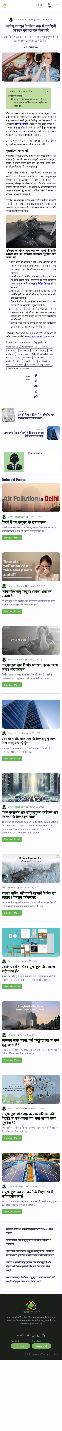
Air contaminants (29, 347)
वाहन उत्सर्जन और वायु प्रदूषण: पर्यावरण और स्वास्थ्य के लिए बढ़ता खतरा (30, 814)
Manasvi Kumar (16, 659)
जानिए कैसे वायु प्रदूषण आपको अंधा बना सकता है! (27, 593)
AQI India (19, 364)
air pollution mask (23, 357)
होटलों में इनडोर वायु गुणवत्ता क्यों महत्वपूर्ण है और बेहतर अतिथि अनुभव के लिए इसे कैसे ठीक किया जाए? (28, 1266)
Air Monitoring (39, 350)
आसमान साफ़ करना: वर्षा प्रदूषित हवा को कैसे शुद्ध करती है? (30, 1042)
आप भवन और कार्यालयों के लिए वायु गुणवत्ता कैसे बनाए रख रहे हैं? (29, 740)
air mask (12, 350)
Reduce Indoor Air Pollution (20, 368)
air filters (46, 347)
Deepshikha (21, 19)
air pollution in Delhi (27, 354)
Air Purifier (40, 357)
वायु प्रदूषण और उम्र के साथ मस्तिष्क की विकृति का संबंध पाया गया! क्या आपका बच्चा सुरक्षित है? (29, 1118)
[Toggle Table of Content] (44, 91)
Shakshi (12, 1034)
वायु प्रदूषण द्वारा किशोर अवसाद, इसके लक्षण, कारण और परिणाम (30, 667)
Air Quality (30, 361)
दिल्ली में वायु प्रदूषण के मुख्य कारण (24, 522)
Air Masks (24, 350)
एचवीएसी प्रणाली (15, 96)
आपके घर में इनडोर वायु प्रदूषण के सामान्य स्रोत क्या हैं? (28, 968)
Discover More (12, 537)
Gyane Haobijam (16, 516)
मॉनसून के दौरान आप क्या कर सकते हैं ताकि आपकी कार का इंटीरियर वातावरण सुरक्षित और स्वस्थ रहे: (31, 102)
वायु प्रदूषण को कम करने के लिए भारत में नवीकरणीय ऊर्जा (27, 1194)
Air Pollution (31, 47)
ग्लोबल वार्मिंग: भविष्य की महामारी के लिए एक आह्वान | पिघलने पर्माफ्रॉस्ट (29, 895)
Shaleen (12, 887)
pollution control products (39, 364)
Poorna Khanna (16, 586)
